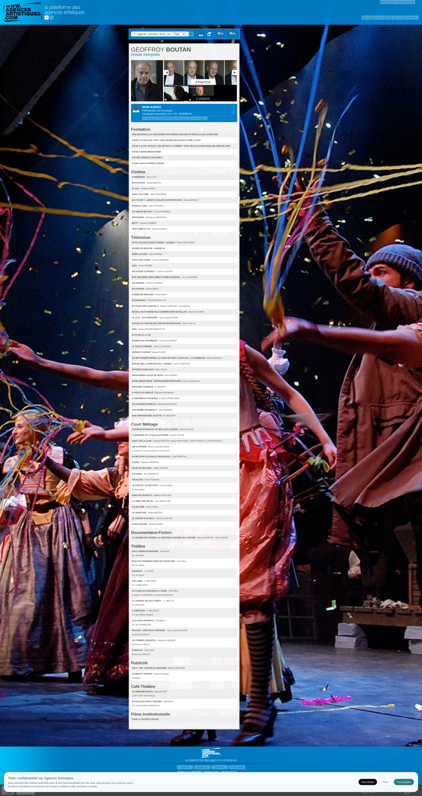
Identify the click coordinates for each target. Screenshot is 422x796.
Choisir (385, 782)
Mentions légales (229, 771)
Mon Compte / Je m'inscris (395, 2)
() (166, 110)
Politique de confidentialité (190, 771)
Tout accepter (404, 782)
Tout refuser (368, 782)
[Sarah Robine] (147, 101)
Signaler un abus (212, 771)
